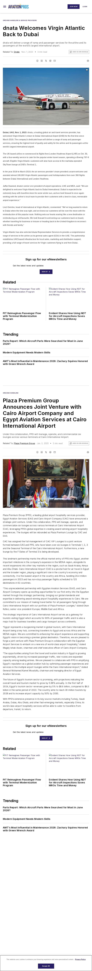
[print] (88, 61)
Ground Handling (10, 393)
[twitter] (46, 61)
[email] (54, 61)
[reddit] (50, 61)
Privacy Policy (80, 959)
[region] (46, 963)
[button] (4, 6)
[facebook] (37, 61)
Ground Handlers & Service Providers (20, 20)
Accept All (46, 966)
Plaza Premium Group (24, 443)
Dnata (17, 52)
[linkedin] (41, 61)
